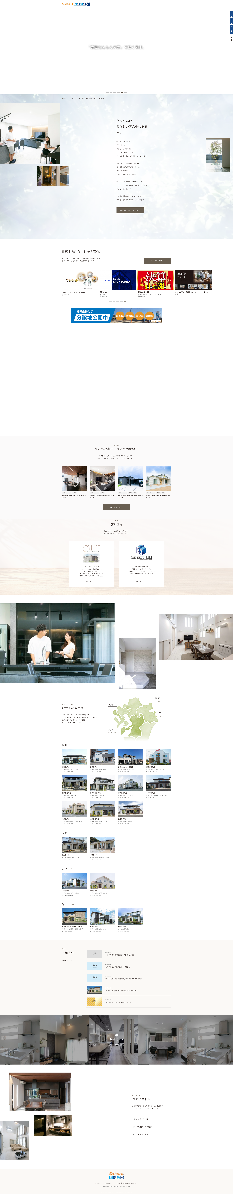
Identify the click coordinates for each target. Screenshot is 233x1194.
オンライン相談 (142, 1119)
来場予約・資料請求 (144, 1127)
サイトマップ (116, 1183)
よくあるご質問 (142, 1134)
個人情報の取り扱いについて (130, 1183)
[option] (80, 284)
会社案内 (97, 1183)
